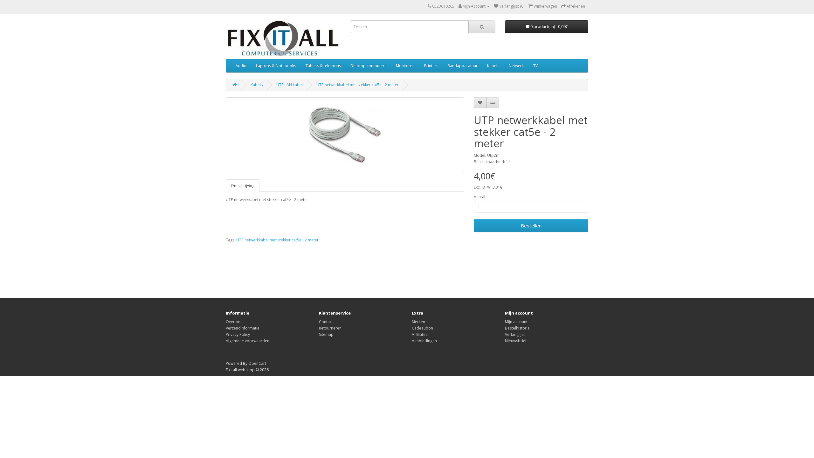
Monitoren (405, 65)
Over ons (234, 321)
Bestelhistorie (517, 328)
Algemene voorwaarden (247, 341)
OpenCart (257, 363)
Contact (326, 321)
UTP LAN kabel (289, 84)
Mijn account (516, 321)
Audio (241, 65)
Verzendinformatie (242, 328)
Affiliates (419, 334)
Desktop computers (368, 65)
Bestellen (531, 225)
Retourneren (330, 328)
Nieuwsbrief (516, 341)
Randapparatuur (463, 65)
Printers (431, 65)
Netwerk (516, 65)
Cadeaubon (422, 328)
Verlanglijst (515, 334)
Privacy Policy (238, 334)
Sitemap (326, 334)
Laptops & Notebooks (276, 65)
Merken (418, 321)
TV (535, 65)
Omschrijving (242, 185)
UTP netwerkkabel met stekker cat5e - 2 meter (357, 84)
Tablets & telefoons (323, 65)
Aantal (479, 196)
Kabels (493, 65)
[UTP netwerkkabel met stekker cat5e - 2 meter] (345, 135)
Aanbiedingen (424, 341)
